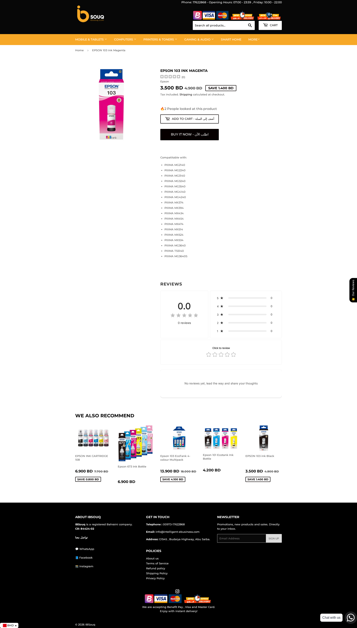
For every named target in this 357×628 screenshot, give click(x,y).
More (252, 39)
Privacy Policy (155, 578)
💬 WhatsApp (84, 549)
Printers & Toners (159, 39)
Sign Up (274, 538)
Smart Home (231, 39)
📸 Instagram (84, 566)
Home (79, 50)
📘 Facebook (84, 557)
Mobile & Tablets (90, 39)
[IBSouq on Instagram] (177, 592)
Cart (273, 25)
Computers (124, 39)
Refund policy (155, 568)
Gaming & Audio (197, 39)
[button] (245, 298)
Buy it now (189, 134)
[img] (170, 77)
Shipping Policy (157, 573)
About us (152, 558)
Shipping (186, 94)
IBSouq (90, 624)
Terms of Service (157, 563)
